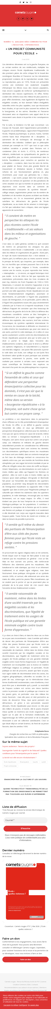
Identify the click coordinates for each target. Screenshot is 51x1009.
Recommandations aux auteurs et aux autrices (21, 987)
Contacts (35, 984)
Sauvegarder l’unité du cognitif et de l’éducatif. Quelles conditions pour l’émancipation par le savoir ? (24, 752)
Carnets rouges (10, 982)
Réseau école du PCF (31, 982)
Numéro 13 (9, 42)
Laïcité (44, 762)
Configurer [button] (23, 1005)
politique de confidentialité (26, 838)
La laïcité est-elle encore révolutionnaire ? (19, 757)
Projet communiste (10, 766)
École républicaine (10, 762)
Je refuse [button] (14, 1005)
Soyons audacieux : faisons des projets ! (18, 746)
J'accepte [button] (7, 1005)
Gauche (35, 762)
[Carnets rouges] (25, 13)
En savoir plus (33, 1005)
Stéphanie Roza (32, 45)
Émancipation (24, 762)
